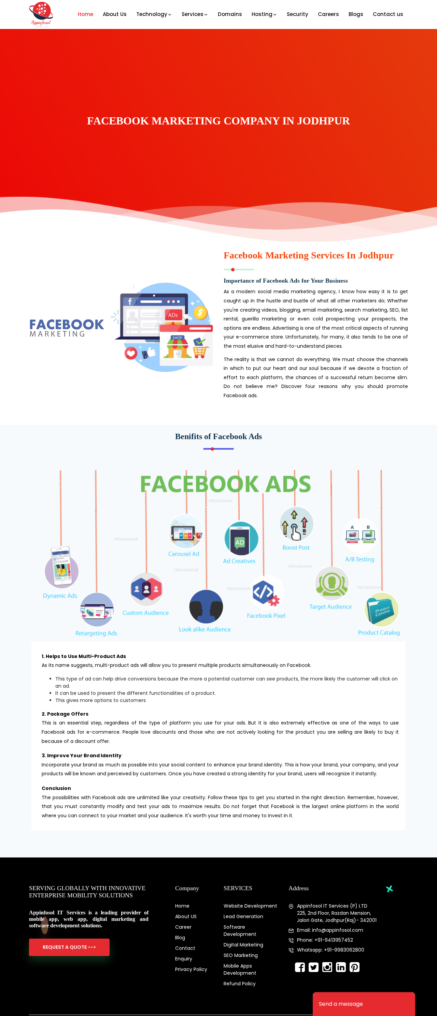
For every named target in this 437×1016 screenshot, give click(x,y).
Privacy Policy (191, 969)
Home (85, 14)
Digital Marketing (243, 944)
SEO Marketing (241, 955)
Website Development (250, 905)
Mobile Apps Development (240, 969)
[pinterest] (354, 967)
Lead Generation (243, 916)
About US (186, 916)
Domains (230, 14)
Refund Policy (240, 983)
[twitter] (313, 967)
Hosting (262, 14)
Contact (185, 948)
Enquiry (183, 958)
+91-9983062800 (344, 949)
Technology (151, 14)
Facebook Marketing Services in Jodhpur (309, 255)
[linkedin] (341, 967)
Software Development (240, 931)
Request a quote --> (69, 947)
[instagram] (327, 967)
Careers (328, 14)
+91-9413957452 (333, 940)
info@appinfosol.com (337, 930)
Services (192, 14)
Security (297, 14)
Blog (180, 937)
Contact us (388, 14)
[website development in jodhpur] (41, 14)
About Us (115, 14)
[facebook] (300, 967)
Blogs (356, 14)
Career (183, 927)
